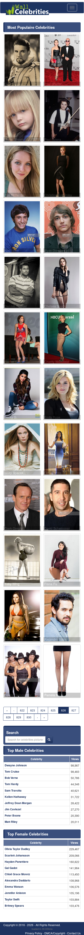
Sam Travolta (13, 790)
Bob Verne (11, 778)
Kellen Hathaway (15, 797)
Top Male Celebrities (25, 750)
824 (43, 710)
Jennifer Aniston (15, 893)
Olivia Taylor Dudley (17, 849)
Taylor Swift (12, 899)
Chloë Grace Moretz (17, 874)
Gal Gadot (11, 868)
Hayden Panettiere (16, 862)
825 (53, 710)
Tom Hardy (12, 784)
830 (29, 717)
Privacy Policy (33, 933)
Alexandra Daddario (17, 880)
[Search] (49, 739)
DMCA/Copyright (54, 933)
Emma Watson (14, 887)
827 (73, 710)
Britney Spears (14, 906)
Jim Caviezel (13, 809)
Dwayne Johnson (16, 765)
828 (8, 717)
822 (22, 710)
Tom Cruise (12, 771)
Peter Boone (13, 815)
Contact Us (74, 933)
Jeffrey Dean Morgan (18, 803)
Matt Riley (11, 822)
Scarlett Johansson (17, 855)
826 (63, 710)
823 (32, 710)
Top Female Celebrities (27, 834)
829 (18, 717)
